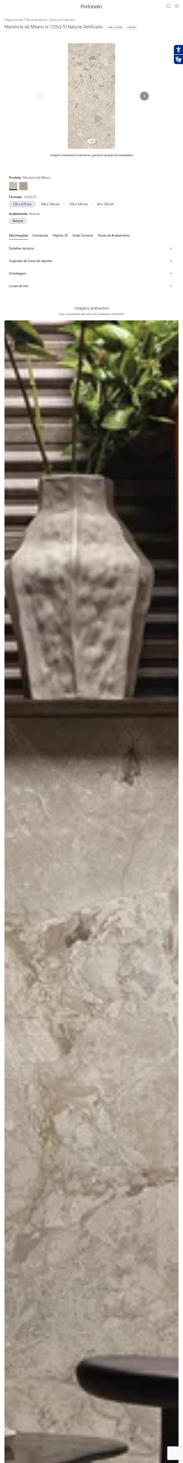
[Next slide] (144, 96)
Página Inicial (13, 20)
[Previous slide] (38, 96)
